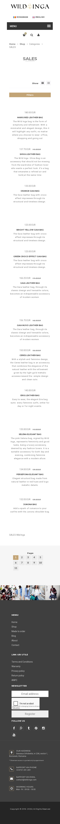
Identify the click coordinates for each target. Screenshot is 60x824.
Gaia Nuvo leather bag (30, 325)
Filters (30, 95)
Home (12, 44)
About (15, 640)
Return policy (18, 675)
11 (15, 568)
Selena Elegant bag (30, 434)
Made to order (18, 631)
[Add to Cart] (34, 110)
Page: (30, 553)
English (40, 17)
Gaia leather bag (30, 283)
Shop (22, 44)
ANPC (14, 680)
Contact (15, 645)
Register (30, 713)
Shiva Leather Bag (30, 154)
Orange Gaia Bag (30, 191)
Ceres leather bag (30, 355)
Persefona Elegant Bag (30, 474)
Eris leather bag (30, 395)
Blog (14, 636)
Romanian (22, 17)
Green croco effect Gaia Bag (30, 256)
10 (40, 563)
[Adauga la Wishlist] (25, 110)
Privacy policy (18, 671)
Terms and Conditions (22, 662)
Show (35, 83)
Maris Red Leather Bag (30, 117)
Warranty (16, 666)
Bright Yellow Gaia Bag (30, 230)
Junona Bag (30, 504)
